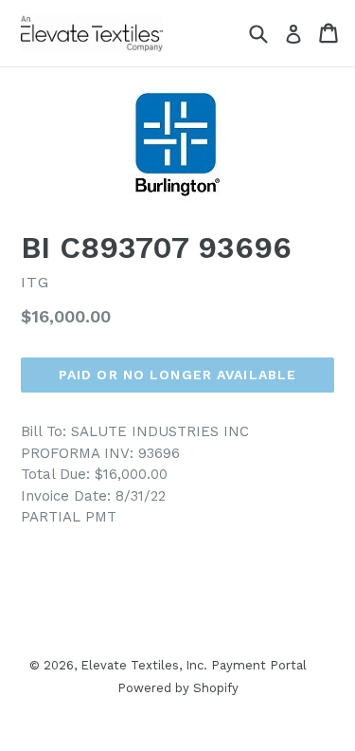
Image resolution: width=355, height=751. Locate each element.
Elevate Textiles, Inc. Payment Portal (193, 665)
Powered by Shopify (178, 688)
